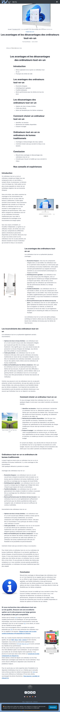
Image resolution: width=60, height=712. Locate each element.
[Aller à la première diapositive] (14, 284)
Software (35, 701)
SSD (34, 672)
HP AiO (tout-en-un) (23, 644)
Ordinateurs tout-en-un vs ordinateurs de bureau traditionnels (26, 135)
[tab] (45, 216)
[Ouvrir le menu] (57, 2)
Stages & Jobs (29, 701)
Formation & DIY (30, 31)
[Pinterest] (34, 692)
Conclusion (19, 151)
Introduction (19, 66)
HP (16, 617)
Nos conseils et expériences (27, 166)
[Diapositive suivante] (57, 206)
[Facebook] (26, 692)
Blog (23, 701)
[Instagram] (28, 692)
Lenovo (24, 639)
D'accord (53, 707)
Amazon (16, 610)
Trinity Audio (13, 48)
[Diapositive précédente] (35, 206)
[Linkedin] (31, 692)
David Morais (27, 41)
